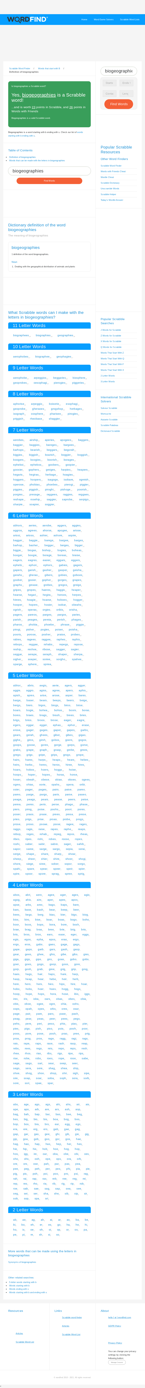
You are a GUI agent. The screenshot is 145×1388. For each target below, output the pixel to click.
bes (15, 1119)
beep (64, 909)
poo (55, 1173)
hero (28, 984)
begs (28, 914)
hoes (53, 988)
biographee (42, 356)
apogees (65, 439)
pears (44, 799)
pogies (45, 629)
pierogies (59, 382)
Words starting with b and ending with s (28, 1292)
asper (69, 695)
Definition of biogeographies (22, 157)
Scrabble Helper (108, 194)
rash (61, 1043)
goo (47, 1139)
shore (16, 863)
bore (64, 924)
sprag (55, 873)
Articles (19, 1333)
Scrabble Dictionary (110, 183)
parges (47, 614)
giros (30, 739)
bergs (16, 705)
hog (66, 1148)
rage (51, 1038)
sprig (81, 873)
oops (16, 1008)
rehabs (48, 644)
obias (58, 779)
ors (25, 1163)
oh (41, 1229)
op (58, 1229)
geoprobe (19, 408)
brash (56, 715)
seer (75, 1063)
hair (40, 974)
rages (83, 824)
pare (39, 1013)
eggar (30, 725)
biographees (21, 335)
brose (54, 720)
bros (38, 934)
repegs (63, 644)
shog (28, 1073)
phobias (35, 484)
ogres (16, 784)
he (77, 1224)
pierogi (68, 484)
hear (40, 979)
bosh (76, 924)
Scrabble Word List (25, 1342)
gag (77, 1129)
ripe (70, 1053)
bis (45, 1119)
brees (70, 715)
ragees (31, 639)
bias (52, 914)
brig (73, 929)
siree (42, 863)
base (28, 909)
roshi (16, 844)
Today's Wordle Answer (112, 200)
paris (56, 794)
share (44, 853)
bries (83, 715)
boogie (32, 555)
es (49, 1224)
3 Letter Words (108, 381)
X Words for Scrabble (111, 341)
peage (17, 799)
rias (38, 1053)
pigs (27, 1028)
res (25, 1183)
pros (39, 1038)
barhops (18, 449)
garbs (84, 730)
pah (46, 1163)
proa (16, 1038)
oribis (59, 609)
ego (78, 1124)
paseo (82, 794)
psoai (56, 824)
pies (15, 1028)
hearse (17, 594)
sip (76, 1193)
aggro (30, 690)
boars (16, 710)
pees (64, 1018)
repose (78, 644)
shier (44, 858)
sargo (56, 848)
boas (61, 919)
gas (36, 1134)
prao (64, 1033)
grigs (29, 754)
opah (28, 1008)
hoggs (58, 769)
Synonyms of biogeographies (22, 1262)
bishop (46, 550)
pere (28, 1023)
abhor (17, 685)
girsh (42, 739)
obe (66, 1153)
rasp (73, 1043)
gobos (55, 739)
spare (30, 868)
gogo (40, 964)
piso (49, 1028)
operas (32, 609)
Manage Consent (117, 1362)
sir (85, 1193)
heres (43, 764)
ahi (58, 1104)
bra (37, 1124)
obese (45, 779)
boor (16, 924)
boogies (35, 459)
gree (52, 969)
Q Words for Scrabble (111, 347)
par (57, 1163)
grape (30, 749)
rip (72, 1183)
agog (16, 899)
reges (30, 834)
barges (78, 540)
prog (28, 1038)
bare (76, 904)
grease (33, 584)
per (48, 1168)
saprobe (67, 499)
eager (67, 720)
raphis (76, 639)
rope (61, 1058)
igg (26, 1153)
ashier (44, 535)
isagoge (53, 479)
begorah (69, 449)
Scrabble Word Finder (111, 166)
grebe (70, 749)
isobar (62, 604)
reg (74, 1178)
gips (38, 959)
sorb (86, 1078)
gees (28, 954)
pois (60, 1028)
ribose (46, 649)
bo (23, 1224)
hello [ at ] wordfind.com (119, 1317)
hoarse (46, 599)
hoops (17, 774)
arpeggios (40, 377)
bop (15, 1124)
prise (41, 819)
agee (51, 894)
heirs (16, 764)
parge (30, 794)
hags (28, 974)
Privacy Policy (115, 1343)
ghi (57, 1134)
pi (23, 1234)
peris (43, 804)
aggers (61, 525)
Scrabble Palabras (109, 425)
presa (69, 814)
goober (17, 579)
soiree (46, 659)
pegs (76, 1018)
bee (68, 1114)
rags (85, 1038)
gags (76, 944)
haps (51, 974)
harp (75, 974)
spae (38, 1083)
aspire (72, 535)
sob (15, 1198)
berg (40, 914)
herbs (29, 764)
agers (68, 685)
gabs (39, 944)
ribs (49, 1053)
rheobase (36, 418)
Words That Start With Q (112, 358)
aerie (55, 685)
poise (41, 809)
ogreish (84, 479)
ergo (76, 939)
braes (30, 715)
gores (44, 744)
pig (15, 1173)
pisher (30, 629)
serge (16, 853)
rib (54, 1183)
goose (31, 744)
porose (31, 634)
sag (47, 1188)
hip (25, 1148)
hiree (69, 764)
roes (50, 1058)
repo (61, 1048)
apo (26, 1109)
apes (62, 899)
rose (73, 1058)
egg (67, 1124)
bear (52, 909)
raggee (46, 639)
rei (84, 1178)
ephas (57, 725)
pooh (73, 1028)
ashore (58, 535)
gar (26, 1134)
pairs (56, 789)
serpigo (84, 499)
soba (51, 1078)
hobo (16, 988)
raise (42, 829)
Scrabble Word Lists (130, 19)
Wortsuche (106, 414)
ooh (37, 1158)
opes (41, 1008)
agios (43, 690)
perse (55, 804)
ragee (70, 824)
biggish (33, 454)
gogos (82, 739)
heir (64, 979)
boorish (52, 459)
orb (79, 1158)
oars (47, 998)
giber (57, 734)
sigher (17, 659)
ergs (16, 944)
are (47, 1109)
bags (52, 904)
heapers (82, 469)
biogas (32, 550)
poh (35, 1173)
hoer (40, 988)
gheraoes (38, 408)
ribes (16, 839)
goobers (53, 464)
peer (52, 1018)
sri (46, 1198)
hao (26, 1144)
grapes (76, 579)
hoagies (68, 474)
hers (39, 984)
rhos (27, 1053)
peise (84, 799)
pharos (17, 624)
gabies (63, 565)
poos (16, 1033)
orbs (53, 1008)
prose (16, 824)
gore (77, 964)
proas (53, 819)
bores (16, 715)
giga (16, 959)
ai (51, 1219)
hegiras (34, 474)
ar (59, 1219)
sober (55, 863)
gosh (28, 969)
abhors (17, 525)
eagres (32, 560)
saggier (51, 499)
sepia (69, 848)
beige (83, 700)
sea (68, 1188)
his (35, 1148)
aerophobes (20, 356)
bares (82, 695)
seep (63, 1063)
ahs (68, 1104)
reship (17, 649)
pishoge (65, 489)
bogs (73, 919)
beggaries (59, 377)
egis (15, 939)
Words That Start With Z (112, 353)
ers (45, 1129)
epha (40, 939)
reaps (81, 829)
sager (67, 844)
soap (27, 1078)
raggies (67, 494)
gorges (62, 579)
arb (37, 1109)
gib (67, 1134)
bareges (51, 444)
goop (53, 964)
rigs (59, 1053)
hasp (16, 979)
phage (69, 804)
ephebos (35, 464)
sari (40, 1063)
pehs (16, 1023)
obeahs (76, 604)
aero (39, 894)
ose (35, 1163)
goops (17, 744)
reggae (33, 644)
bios (15, 919)
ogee (40, 1003)
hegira (47, 594)
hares (29, 759)
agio (86, 894)
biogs (54, 705)
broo (26, 934)
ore (15, 1163)
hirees (17, 599)
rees (27, 1048)
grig (62, 969)
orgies (46, 609)
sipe (86, 1073)
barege (48, 540)
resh (84, 1048)
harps (42, 759)
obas (59, 998)
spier (82, 868)
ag (33, 1219)
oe (32, 1229)
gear (16, 954)
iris (25, 998)
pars (51, 1013)
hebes (84, 759)
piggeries (78, 382)
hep (58, 1144)
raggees (52, 494)
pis (25, 1173)
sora (75, 1078)
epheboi (18, 464)
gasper (62, 570)
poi (45, 1173)
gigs (27, 959)
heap (28, 979)
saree (30, 848)
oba (55, 1153)
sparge (17, 664)
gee (47, 1134)
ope (47, 1158)
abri (27, 894)
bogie (29, 710)
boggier (66, 454)
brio (83, 929)
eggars (60, 560)
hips (62, 984)
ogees (86, 779)
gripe (42, 754)
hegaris (18, 474)
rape (26, 1043)
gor (57, 1139)
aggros (17, 530)
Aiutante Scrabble (109, 419)
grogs (66, 754)
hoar (84, 984)
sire (15, 1078)
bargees (69, 444)
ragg (62, 1038)
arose (55, 695)
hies (50, 984)
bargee (63, 540)
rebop (17, 834)
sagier (75, 649)
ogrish (17, 609)
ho (14, 1229)
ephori (33, 565)
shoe (16, 1073)
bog (66, 1119)
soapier (34, 504)
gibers (48, 575)
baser (30, 700)
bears (43, 700)
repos (70, 834)
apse (16, 904)
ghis (52, 954)
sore (16, 1083)
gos (67, 1139)
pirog (28, 809)
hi (86, 1224)
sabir (42, 844)
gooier (32, 579)
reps (73, 1048)
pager (29, 789)
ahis (28, 899)
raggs (16, 829)
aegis (43, 685)
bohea (43, 710)
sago (28, 1063)
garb (40, 949)
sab (25, 1188)
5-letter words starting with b (22, 1282)
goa (25, 1139)
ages (75, 894)
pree (76, 1033)
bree (51, 929)
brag (28, 929)
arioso (30, 535)
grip (73, 969)
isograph (18, 413)
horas (60, 774)
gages (44, 730)
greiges (50, 469)
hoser (16, 779)
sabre (54, 844)
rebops (17, 644)
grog (85, 969)
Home (84, 19)
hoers (44, 769)
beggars (52, 449)
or (67, 1229)
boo (77, 1119)
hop (77, 1148)
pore (28, 1033)
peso (51, 1023)
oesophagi (40, 382)
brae (16, 929)
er (41, 1224)
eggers (75, 560)
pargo (43, 794)
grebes (48, 584)
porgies (18, 494)
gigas (82, 734)
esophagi (71, 403)
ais (87, 1104)
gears (16, 734)
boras (85, 710)
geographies (65, 335)
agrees (32, 530)
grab (40, 969)
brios (28, 720)
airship (34, 439)
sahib (80, 844)
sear (51, 1063)
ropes (78, 839)
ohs (26, 1158)
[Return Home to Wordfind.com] (27, 23)
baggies (34, 444)
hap (37, 1144)
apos (74, 899)
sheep (17, 858)
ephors (47, 565)
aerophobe (20, 377)
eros (27, 944)
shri (64, 1073)
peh (37, 1168)
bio (36, 1119)
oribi (82, 784)
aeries (33, 525)
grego (17, 754)
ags (47, 1104)
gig (87, 1134)
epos (52, 939)
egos (27, 939)
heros (56, 764)
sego (16, 1068)
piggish (33, 489)
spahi (16, 868)
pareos (32, 614)
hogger (77, 599)
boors (72, 710)
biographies (43, 335)
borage (47, 555)
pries (16, 819)
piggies (17, 489)
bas (58, 1114)
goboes (77, 575)
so (57, 1234)
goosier (18, 469)
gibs (74, 954)
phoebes (52, 484)
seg (15, 1193)
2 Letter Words (108, 375)
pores (81, 809)
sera (28, 1068)
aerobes (18, 439)
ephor (71, 725)
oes (86, 1153)
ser (36, 1193)
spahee (76, 659)
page (16, 1013)
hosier (48, 604)
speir (69, 868)
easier (47, 560)
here (16, 984)
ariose (77, 530)
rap (34, 1178)
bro (47, 1124)
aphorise (18, 403)
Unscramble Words (110, 188)
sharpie (18, 504)
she (56, 1193)
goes (28, 964)
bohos (58, 710)
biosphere (79, 377)
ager (63, 894)
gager (30, 730)
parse (68, 794)
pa (85, 1229)
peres (30, 804)
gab (55, 1129)
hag (15, 1144)
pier (85, 1023)
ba (77, 1219)
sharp (57, 853)
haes (16, 974)
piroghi (49, 489)
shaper (62, 654)
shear (71, 853)
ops (58, 1158)
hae (78, 1139)
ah (42, 1219)
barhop (17, 545)
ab (14, 1219)
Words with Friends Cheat (113, 171)
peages (32, 619)
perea (17, 804)
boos (28, 924)
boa (55, 1119)
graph (43, 749)
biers (29, 705)
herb (75, 979)
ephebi (17, 565)
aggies (76, 525)
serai (82, 848)
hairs (16, 759)
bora (52, 924)
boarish (49, 454)
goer (16, 964)
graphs (17, 584)
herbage (50, 474)
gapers (17, 570)
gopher (46, 579)
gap (15, 1134)
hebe (53, 979)
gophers (34, 469)
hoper (31, 774)
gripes (17, 589)
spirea (47, 664)
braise (76, 555)
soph (63, 1078)
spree (68, 873)
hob (44, 1148)
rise (15, 1058)
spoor (29, 873)
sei (26, 1193)
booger (17, 555)
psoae (43, 824)
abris (30, 685)
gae (66, 1129)
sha (45, 1193)
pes (58, 1168)
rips (81, 1053)
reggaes (83, 494)
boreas (62, 555)
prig (87, 1033)
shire (56, 858)
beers (70, 700)
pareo (81, 789)
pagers (17, 614)
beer (76, 909)
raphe (67, 829)
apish (16, 695)
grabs (16, 749)
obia (83, 998)
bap (37, 1114)
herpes (76, 594)
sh (40, 1234)
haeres (46, 589)
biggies (17, 454)
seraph (47, 654)
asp (77, 1109)
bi (14, 1224)
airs (39, 899)
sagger (60, 649)
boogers (18, 459)
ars (57, 1109)
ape (15, 1109)
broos (41, 720)
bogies (61, 550)
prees (56, 814)
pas (67, 1163)
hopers (33, 604)
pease (58, 799)
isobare (68, 479)
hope (29, 993)
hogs (77, 988)
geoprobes (20, 382)
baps (64, 904)
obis (15, 1003)
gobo (73, 959)
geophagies (63, 356)
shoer (69, 858)
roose (65, 839)
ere (25, 1129)
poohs (54, 809)
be (86, 1219)
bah (26, 1114)
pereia (47, 619)
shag (52, 1068)
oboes (72, 779)
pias (74, 1023)
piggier (84, 484)
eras (64, 939)
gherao (33, 575)
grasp (57, 749)
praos (30, 814)
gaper (57, 730)
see (78, 1188)
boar (49, 919)
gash (64, 949)
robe (26, 1058)
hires (81, 764)
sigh (75, 1073)
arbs (28, 904)
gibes (69, 734)
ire (35, 1153)
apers (69, 690)
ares (39, 904)
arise (43, 695)
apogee (62, 530)
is (23, 1229)
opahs (55, 784)
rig (63, 1183)
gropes (31, 589)
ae (24, 1219)
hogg (65, 988)
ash (67, 1109)
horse (73, 774)
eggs (85, 934)
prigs (28, 819)
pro (66, 1173)
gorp (16, 969)
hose (65, 993)
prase (43, 814)
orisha (73, 609)
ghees (44, 734)
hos (15, 1153)
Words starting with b (19, 1285)
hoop (16, 993)
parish (17, 619)
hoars (16, 769)
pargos (61, 614)
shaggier (54, 418)
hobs (29, 988)
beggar (48, 545)
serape (32, 654)
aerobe (46, 525)
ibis (76, 993)
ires (15, 998)
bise (37, 919)
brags (43, 715)
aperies (49, 439)
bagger (17, 540)
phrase (65, 624)
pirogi (16, 629)
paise (68, 789)
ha (68, 1224)
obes (71, 998)
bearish (35, 449)
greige (77, 584)
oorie (42, 784)
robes (52, 839)
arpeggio (36, 403)
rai (24, 1178)
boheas (76, 550)
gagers (77, 565)
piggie (80, 624)
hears (70, 759)
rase (50, 1043)
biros (67, 705)
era (15, 1129)
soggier (49, 504)
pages (43, 789)
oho (15, 1158)
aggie (16, 690)
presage (34, 494)
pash (75, 1013)
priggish (18, 418)
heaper (76, 589)
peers (71, 799)
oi (50, 1229)
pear (28, 1018)
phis (62, 1023)
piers (16, 809)
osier (16, 789)
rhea (16, 1053)
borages (69, 459)
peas (40, 1018)
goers (68, 739)
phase (84, 804)
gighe (16, 739)
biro (26, 919)
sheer (31, 858)
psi (76, 1173)
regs (39, 1048)
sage (16, 1063)
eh (32, 1224)
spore (42, 873)
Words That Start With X (112, 370)
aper (50, 899)
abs (15, 1104)
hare (63, 974)
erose (16, 730)
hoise (72, 769)
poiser (59, 629)
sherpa (78, 654)
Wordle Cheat (107, 177)
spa (37, 1198)
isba (36, 998)
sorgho (60, 659)
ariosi (16, 535)
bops (40, 924)
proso (30, 824)
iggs (87, 993)
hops (41, 993)
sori (27, 1083)
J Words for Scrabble (111, 330)
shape (30, 853)
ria (44, 1183)
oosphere (37, 413)
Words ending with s (19, 1289)
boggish (82, 454)
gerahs (17, 575)
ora (69, 1158)
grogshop (57, 408)
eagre (80, 720)
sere (39, 1068)
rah (15, 1178)
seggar (17, 654)
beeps (57, 700)
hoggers (18, 479)
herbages (76, 408)
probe (66, 819)
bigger (79, 545)
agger (81, 685)
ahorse (47, 530)
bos (26, 1124)
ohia (63, 1003)
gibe (63, 954)
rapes (54, 829)
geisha (77, 570)
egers (16, 725)
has (48, 1144)
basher (33, 545)
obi (76, 1153)
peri (39, 1023)
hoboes (62, 599)
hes (79, 1144)
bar (48, 1114)
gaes (52, 944)
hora (53, 993)
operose (18, 484)
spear (43, 868)
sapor (16, 848)
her (69, 1144)
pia (78, 1168)
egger (43, 725)
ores (64, 1008)
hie (15, 1148)
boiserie (54, 403)
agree (56, 690)
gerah (30, 734)
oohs (75, 1003)
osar (76, 1008)
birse (79, 705)
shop (53, 1073)
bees (16, 914)
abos (16, 894)
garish (32, 570)
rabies (17, 639)
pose (40, 1033)
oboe (27, 1003)
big (26, 1119)
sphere (32, 664)
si (49, 1234)
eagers (17, 560)
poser (16, 814)
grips (54, 754)
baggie (33, 540)
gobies (62, 575)
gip (15, 1139)
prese (82, 814)
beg (79, 1114)
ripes (28, 839)
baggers (83, 439)
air (78, 1104)
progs (79, 819)
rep (15, 1183)
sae (36, 1188)
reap (84, 1043)
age (26, 1104)
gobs (85, 959)
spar (50, 1083)
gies (86, 954)
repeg (57, 834)
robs (38, 1058)
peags (31, 799)
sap (57, 1188)
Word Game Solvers (104, 19)
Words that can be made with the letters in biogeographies (37, 160)
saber (29, 844)
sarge (43, 848)
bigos (42, 705)
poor (85, 1028)
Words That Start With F (112, 364)
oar (45, 1153)
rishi (40, 839)
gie (77, 1134)
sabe (85, 1058)
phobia (33, 624)
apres (30, 695)
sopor (68, 863)
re (32, 1234)
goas (61, 959)
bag (15, 1114)
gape (16, 949)
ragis (29, 829)
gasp (76, 949)
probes (75, 634)
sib (66, 1193)
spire (16, 873)
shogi (82, 858)
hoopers (35, 479)
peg (26, 1168)
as (68, 1219)
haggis (60, 589)
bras (39, 929)
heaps (56, 759)
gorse (84, 744)
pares (16, 794)
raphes (61, 639)
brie (62, 929)
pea (77, 1163)
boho (86, 919)
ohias (29, 784)
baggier (18, 444)
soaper (32, 659)
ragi (74, 1038)
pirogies (73, 413)
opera (70, 784)
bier (63, 914)
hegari (32, 594)
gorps (71, 744)
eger (73, 934)
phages (76, 619)
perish (61, 619)
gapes (71, 730)
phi (68, 1168)
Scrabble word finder (72, 1317)
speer (56, 868)
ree (64, 1178)
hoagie (31, 599)
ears (50, 934)
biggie (17, 550)
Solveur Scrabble (109, 408)
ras (44, 1178)
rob (82, 1183)
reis (50, 1048)
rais (15, 1043)
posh (52, 1033)
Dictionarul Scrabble (110, 431)
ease (61, 934)
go (59, 1224)
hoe (55, 1148)
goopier (70, 464)
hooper (17, 604)
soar (38, 1078)
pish (38, 1028)
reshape (18, 499)
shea (64, 1068)
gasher (47, 570)
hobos (30, 769)
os (76, 1229)
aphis (82, 690)
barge (17, 700)
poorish (82, 489)
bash (40, 909)
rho (35, 1183)
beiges (64, 545)
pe (14, 1234)
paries (76, 614)
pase (62, 1013)
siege (29, 863)
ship (75, 1068)
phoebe (49, 624)
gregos (62, 584)
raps (38, 1043)
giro (49, 959)
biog (85, 914)
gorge (57, 744)
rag (86, 1173)
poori (68, 809)
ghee (40, 954)
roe (15, 1188)
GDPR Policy (114, 1326)
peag (16, 1018)
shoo (41, 1073)
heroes (61, 594)
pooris (17, 634)
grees (83, 749)
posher (46, 634)
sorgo (81, 863)
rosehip (35, 499)
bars (16, 909)
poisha (73, 629)
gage (64, 944)
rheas (84, 834)
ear (57, 1124)
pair (28, 1013)
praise (61, 634)
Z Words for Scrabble (111, 335)
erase (85, 725)
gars (52, 949)
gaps (29, 949)
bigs (74, 914)
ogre (52, 1003)
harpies (66, 469)
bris (15, 934)
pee (15, 1168)
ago (37, 1104)
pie (88, 1168)
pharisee (55, 413)
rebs (16, 1048)
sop (26, 1198)
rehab (43, 834)
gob (36, 1139)
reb (54, 1178)
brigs (16, 720)
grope (80, 754)
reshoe (32, 649)
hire (73, 984)
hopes (46, 774)
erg (35, 1129)
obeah (30, 779)
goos (65, 964)
